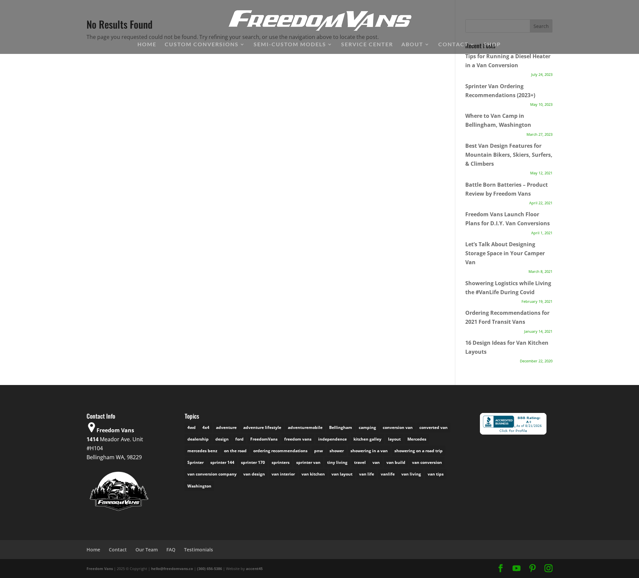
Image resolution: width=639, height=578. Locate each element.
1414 (93, 439)
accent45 (254, 568)
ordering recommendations (280, 451)
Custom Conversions (202, 44)
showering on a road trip (418, 451)
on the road (235, 451)
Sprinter (195, 462)
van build (395, 462)
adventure (226, 427)
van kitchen (313, 474)
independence (332, 439)
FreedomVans (264, 439)
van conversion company (212, 474)
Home (146, 44)
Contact (453, 44)
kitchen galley (367, 439)
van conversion (427, 462)
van (376, 462)
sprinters (281, 462)
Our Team (146, 549)
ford (239, 439)
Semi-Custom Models (290, 44)
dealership (198, 439)
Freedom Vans (100, 568)
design (222, 439)
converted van (433, 427)
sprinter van (308, 462)
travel (360, 462)
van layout (341, 474)
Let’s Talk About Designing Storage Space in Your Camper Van (505, 253)
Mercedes (416, 439)
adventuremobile (305, 427)
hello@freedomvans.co (172, 568)
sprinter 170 (253, 462)
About (412, 44)
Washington (199, 486)
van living (411, 474)
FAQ (170, 549)
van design (254, 474)
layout (394, 439)
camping (367, 427)
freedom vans (298, 439)
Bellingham (340, 427)
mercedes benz (202, 451)
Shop (492, 44)
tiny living (337, 462)
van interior (283, 474)
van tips (436, 474)
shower (336, 451)
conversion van (398, 427)
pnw (318, 451)
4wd (191, 427)
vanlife (388, 474)
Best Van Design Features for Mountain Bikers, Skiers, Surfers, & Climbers (508, 154)
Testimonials (198, 549)
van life (366, 474)
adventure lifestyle (262, 427)
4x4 (205, 427)
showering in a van (369, 451)
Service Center (367, 44)
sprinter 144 (222, 462)
